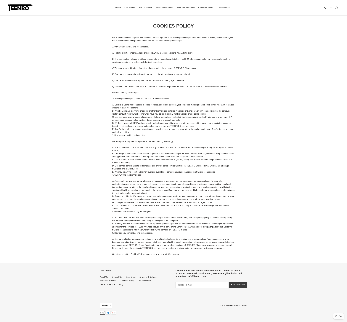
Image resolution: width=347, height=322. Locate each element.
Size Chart (130, 277)
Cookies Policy (127, 280)
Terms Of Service (107, 284)
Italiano (105, 306)
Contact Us (117, 277)
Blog (121, 284)
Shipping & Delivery (148, 277)
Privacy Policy (144, 280)
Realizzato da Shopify (239, 306)
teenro (228, 306)
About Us (104, 277)
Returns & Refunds (108, 280)
